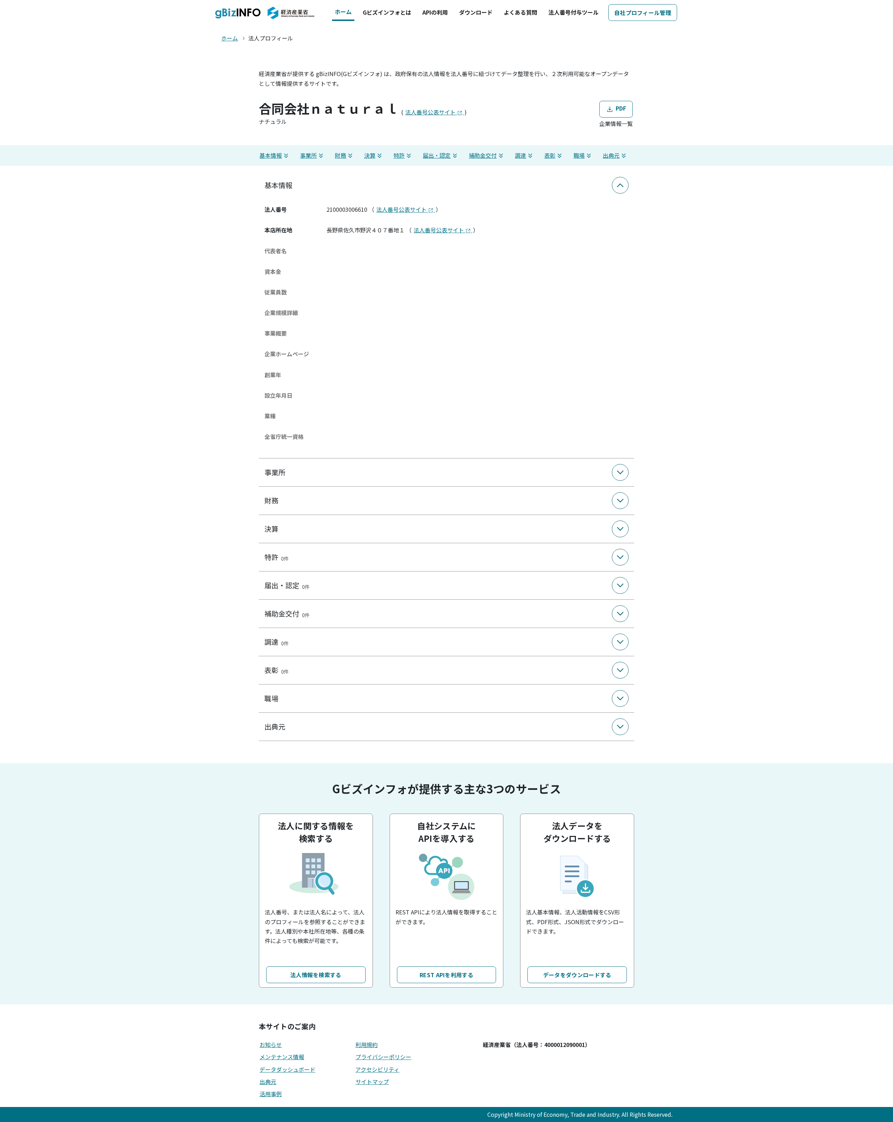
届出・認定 (437, 155)
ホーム (343, 11)
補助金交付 (483, 155)
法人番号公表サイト (431, 112)
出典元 (611, 155)
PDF (620, 108)
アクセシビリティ (377, 1069)
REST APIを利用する (446, 975)
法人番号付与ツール (573, 12)
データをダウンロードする (577, 975)
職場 (579, 155)
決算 (369, 155)
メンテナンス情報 (282, 1057)
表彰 (549, 155)
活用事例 (271, 1094)
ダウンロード (476, 12)
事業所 (308, 155)
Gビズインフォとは (387, 12)
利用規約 (366, 1044)
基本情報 (271, 155)
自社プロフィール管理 (642, 12)
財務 (340, 155)
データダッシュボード (287, 1069)
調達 (520, 155)
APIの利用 (435, 12)
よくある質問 (520, 12)
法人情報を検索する (316, 975)
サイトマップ (372, 1081)
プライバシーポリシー (383, 1057)
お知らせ (271, 1044)
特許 (399, 155)
